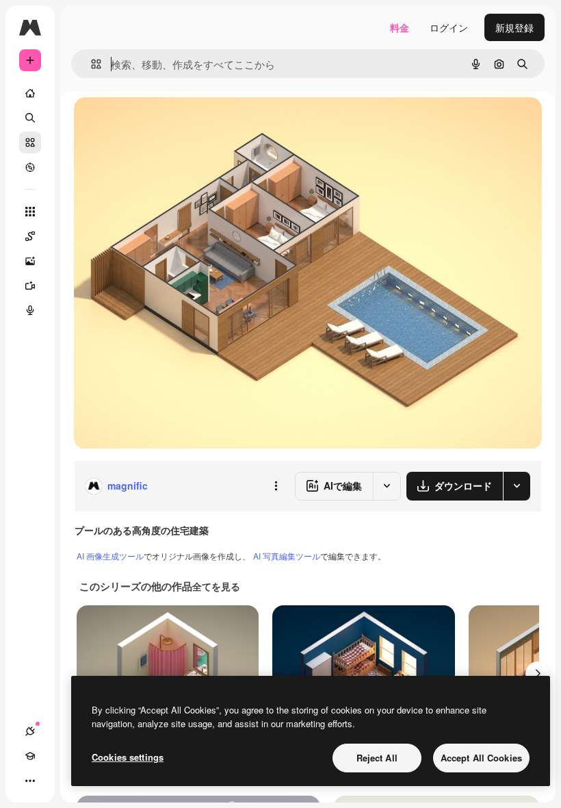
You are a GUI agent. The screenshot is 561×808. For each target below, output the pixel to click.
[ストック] (30, 142)
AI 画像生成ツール (110, 555)
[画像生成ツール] (30, 261)
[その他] (30, 781)
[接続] (30, 731)
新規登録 (514, 27)
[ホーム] (30, 93)
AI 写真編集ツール (286, 555)
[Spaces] (30, 236)
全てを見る (216, 586)
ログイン (449, 27)
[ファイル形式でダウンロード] (516, 486)
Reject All (376, 757)
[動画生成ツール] (30, 285)
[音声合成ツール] (30, 310)
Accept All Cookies (481, 757)
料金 (399, 27)
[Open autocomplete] (90, 64)
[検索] (30, 118)
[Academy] (30, 756)
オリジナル (168, 123)
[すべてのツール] (30, 212)
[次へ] (537, 673)
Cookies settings (128, 756)
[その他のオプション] (275, 486)
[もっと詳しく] (30, 167)
